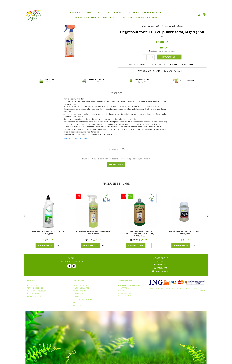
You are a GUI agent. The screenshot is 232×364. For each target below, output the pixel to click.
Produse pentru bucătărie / (173, 26)
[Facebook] (69, 266)
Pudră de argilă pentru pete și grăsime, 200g (184, 233)
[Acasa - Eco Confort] (39, 15)
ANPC (75, 302)
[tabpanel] (70, 41)
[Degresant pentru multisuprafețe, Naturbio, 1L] (93, 211)
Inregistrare (78, 294)
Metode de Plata (34, 297)
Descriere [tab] (116, 93)
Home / (144, 26)
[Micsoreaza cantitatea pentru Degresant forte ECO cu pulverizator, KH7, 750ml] (145, 57)
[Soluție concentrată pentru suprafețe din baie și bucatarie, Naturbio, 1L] (139, 211)
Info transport (34, 294)
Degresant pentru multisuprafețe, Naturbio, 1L (93, 233)
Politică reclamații (81, 288)
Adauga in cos (169, 57)
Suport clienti (79, 280)
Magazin (31, 280)
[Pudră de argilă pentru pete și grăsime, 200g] (184, 211)
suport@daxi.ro (161, 271)
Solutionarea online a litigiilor (86, 299)
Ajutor (76, 297)
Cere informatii (174, 71)
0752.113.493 (161, 264)
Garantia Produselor (36, 291)
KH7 (162, 36)
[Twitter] (74, 266)
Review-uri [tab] (116, 149)
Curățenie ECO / (154, 26)
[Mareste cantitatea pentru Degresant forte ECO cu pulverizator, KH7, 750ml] (153, 57)
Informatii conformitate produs (75, 138)
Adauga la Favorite (150, 71)
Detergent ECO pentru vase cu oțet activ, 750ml (48, 233)
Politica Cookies (79, 291)
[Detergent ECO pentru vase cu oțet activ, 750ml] (48, 211)
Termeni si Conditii (35, 288)
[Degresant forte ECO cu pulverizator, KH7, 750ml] (70, 41)
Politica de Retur (80, 285)
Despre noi (32, 285)
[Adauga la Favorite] (58, 245)
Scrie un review (116, 164)
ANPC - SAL (77, 305)
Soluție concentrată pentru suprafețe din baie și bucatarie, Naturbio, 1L (139, 234)
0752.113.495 (161, 268)
